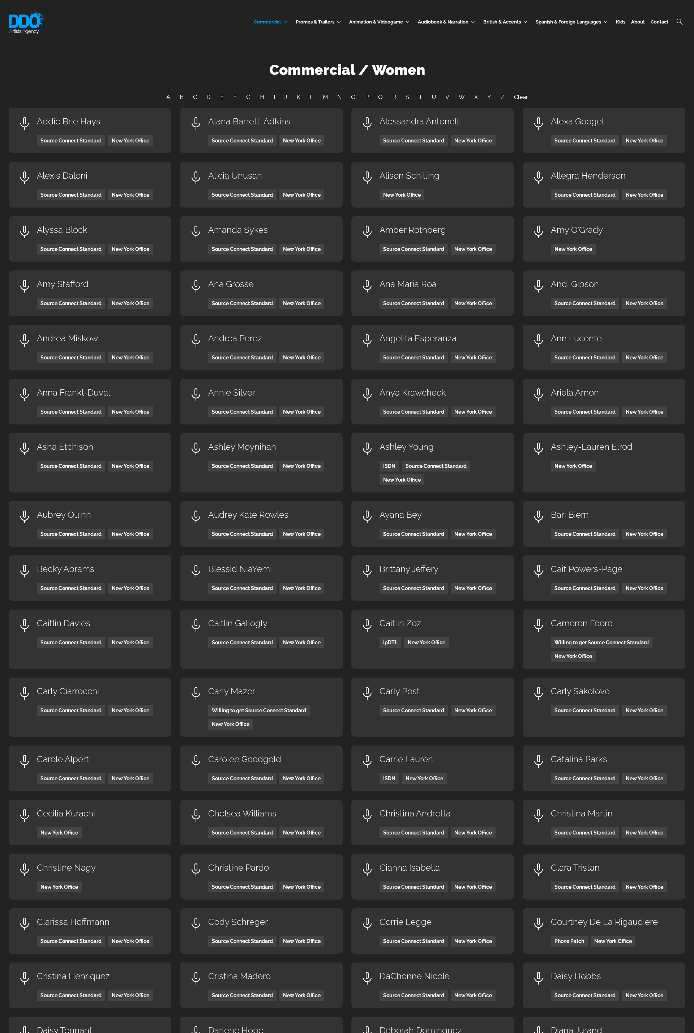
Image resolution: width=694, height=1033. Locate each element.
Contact (659, 22)
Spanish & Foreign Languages (573, 21)
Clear (521, 97)
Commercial (272, 21)
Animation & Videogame (380, 21)
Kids (620, 22)
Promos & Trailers (319, 21)
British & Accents (506, 21)
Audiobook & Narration (447, 21)
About (638, 22)
